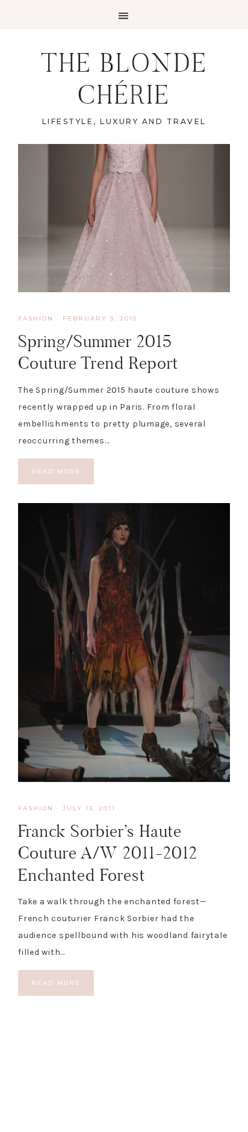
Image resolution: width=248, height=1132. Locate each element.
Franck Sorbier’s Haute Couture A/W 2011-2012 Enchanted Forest (107, 853)
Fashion (36, 318)
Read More (56, 471)
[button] (124, 14)
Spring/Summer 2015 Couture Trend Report (98, 352)
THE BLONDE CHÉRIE (124, 78)
